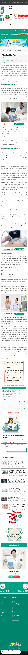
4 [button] (17, 525)
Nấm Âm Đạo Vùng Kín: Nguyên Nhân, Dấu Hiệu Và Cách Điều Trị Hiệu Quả (15, 464)
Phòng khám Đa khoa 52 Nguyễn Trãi (16, 603)
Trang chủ (3, 30)
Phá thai (24, 30)
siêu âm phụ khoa (6, 358)
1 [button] (11, 525)
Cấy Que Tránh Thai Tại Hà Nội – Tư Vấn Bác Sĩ (16, 481)
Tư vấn (11, 576)
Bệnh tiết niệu (4, 34)
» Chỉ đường (2, 619)
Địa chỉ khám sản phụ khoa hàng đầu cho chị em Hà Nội (17, 498)
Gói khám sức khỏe (15, 34)
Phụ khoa (17, 30)
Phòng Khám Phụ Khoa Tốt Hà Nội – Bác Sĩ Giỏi (18, 472)
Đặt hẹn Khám (24, 34)
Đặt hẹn (16, 576)
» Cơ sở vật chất (2, 614)
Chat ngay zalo (16, 612)
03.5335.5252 (23, 16)
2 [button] (13, 525)
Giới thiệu (10, 30)
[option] (14, 43)
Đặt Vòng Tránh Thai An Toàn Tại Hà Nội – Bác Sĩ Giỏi (17, 506)
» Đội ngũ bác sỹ (2, 608)
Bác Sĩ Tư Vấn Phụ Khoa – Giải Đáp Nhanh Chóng (16, 489)
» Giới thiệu (2, 602)
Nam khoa (12, 37)
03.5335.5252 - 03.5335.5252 (16, 617)
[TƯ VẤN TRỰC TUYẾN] (11, 439)
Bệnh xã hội (4, 37)
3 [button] (15, 525)
